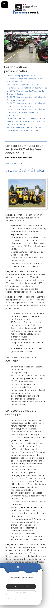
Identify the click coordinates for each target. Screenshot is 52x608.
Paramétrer (28, 599)
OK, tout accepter (21, 587)
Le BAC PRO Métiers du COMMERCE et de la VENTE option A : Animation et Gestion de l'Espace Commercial (27, 121)
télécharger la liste (13, 163)
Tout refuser (21, 593)
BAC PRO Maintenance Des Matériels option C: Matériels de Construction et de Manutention (27, 112)
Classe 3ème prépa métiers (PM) (22, 75)
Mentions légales (13, 599)
